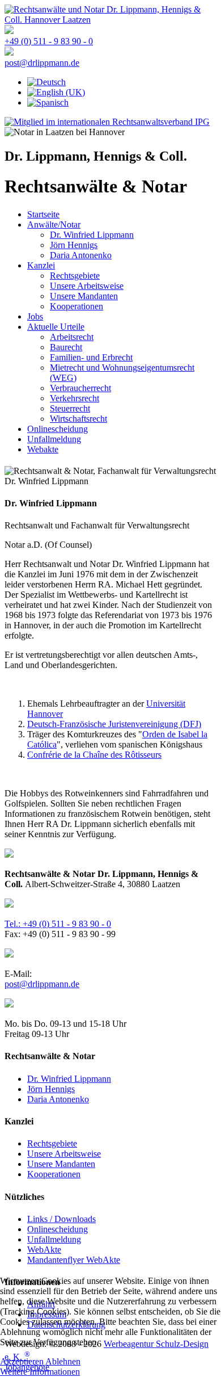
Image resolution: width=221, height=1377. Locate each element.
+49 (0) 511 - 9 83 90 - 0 (49, 41)
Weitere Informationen (40, 1371)
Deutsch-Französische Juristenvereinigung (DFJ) (114, 724)
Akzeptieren (22, 1361)
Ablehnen (62, 1361)
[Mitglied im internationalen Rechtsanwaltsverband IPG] (107, 122)
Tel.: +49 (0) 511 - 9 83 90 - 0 (58, 924)
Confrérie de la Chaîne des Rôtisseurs (94, 754)
